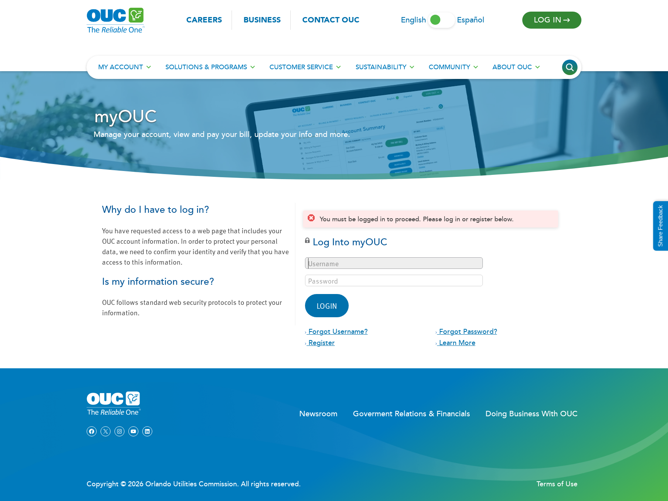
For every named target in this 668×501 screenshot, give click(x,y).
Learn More (456, 343)
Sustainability (381, 67)
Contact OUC (331, 20)
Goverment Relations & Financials (411, 414)
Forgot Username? (337, 332)
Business (262, 20)
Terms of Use (557, 484)
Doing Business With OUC (532, 414)
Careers (204, 20)
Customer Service (301, 67)
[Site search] (570, 67)
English (413, 20)
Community (449, 67)
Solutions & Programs (206, 67)
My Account (120, 67)
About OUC (512, 67)
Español (470, 20)
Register (321, 343)
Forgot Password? (467, 332)
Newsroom (318, 414)
